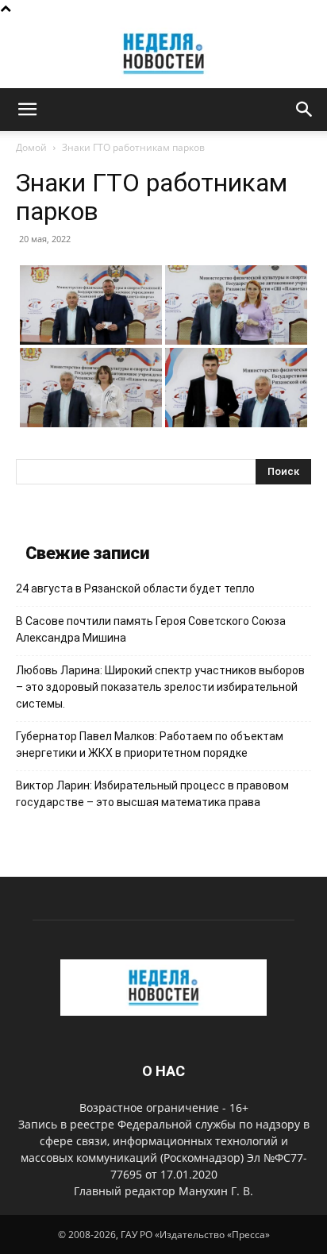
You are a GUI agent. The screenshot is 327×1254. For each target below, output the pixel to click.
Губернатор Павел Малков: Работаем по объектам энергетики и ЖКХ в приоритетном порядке (149, 744)
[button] (27, 109)
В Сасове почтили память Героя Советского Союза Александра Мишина (151, 629)
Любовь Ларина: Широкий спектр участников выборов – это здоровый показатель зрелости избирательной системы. (160, 687)
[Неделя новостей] (163, 53)
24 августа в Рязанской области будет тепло (135, 588)
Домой (31, 147)
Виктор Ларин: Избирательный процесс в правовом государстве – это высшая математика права (152, 793)
